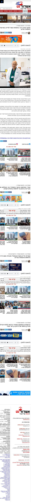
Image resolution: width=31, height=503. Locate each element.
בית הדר (8, 478)
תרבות (10, 11)
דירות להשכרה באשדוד (5, 454)
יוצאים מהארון (6, 397)
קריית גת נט (7, 474)
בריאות (8, 429)
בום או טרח (4, 396)
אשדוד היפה (7, 416)
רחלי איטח (8, 481)
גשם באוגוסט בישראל (24, 262)
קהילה (6, 11)
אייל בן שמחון (7, 443)
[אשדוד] (21, 9)
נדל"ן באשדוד (7, 439)
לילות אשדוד (3, 414)
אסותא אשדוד (22, 34)
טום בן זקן (8, 482)
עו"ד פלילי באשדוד (6, 471)
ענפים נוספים (7, 407)
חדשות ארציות (19, 13)
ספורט (20, 11)
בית (29, 11)
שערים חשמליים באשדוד (5, 463)
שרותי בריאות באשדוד (6, 457)
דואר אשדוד (7, 485)
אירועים (8, 414)
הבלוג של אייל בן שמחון (5, 423)
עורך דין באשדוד (7, 473)
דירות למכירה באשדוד (6, 453)
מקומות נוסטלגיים (6, 424)
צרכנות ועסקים (6, 426)
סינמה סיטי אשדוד (6, 483)
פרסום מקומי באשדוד (6, 446)
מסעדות (8, 399)
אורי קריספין (19, 424)
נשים (9, 436)
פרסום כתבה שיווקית (6, 466)
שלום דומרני (7, 479)
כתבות (9, 409)
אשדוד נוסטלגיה (6, 424)
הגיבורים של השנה (6, 411)
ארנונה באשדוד (7, 461)
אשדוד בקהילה (6, 415)
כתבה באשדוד (7, 468)
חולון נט (8, 475)
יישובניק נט (7, 448)
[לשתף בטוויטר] (6, 25)
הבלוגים (8, 422)
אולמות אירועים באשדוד (5, 469)
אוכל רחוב (3, 403)
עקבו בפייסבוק (25, 129)
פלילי (28, 13)
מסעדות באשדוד (7, 452)
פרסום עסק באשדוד (6, 440)
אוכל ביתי (8, 401)
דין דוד (8, 480)
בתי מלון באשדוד (7, 447)
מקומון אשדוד (7, 450)
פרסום (8, 475)
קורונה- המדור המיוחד (6, 433)
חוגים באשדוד (7, 460)
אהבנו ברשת (4, 436)
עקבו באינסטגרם (12, 129)
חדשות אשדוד (20, 18)
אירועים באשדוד (7, 458)
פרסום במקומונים (6, 449)
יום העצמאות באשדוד (6, 477)
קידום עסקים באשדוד (6, 447)
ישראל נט (8, 441)
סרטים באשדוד (7, 438)
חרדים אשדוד (7, 484)
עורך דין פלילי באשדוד (5, 472)
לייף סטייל (7, 428)
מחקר (27, 34)
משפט (8, 430)
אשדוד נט (27, 18)
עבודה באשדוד (7, 467)
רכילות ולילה (7, 395)
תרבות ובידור (7, 404)
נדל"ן (25, 13)
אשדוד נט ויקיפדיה (6, 465)
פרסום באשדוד (7, 465)
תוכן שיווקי (8, 427)
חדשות (25, 11)
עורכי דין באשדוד (7, 462)
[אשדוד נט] (21, 400)
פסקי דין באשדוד (7, 431)
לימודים (3, 427)
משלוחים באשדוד (6, 451)
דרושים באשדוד (7, 459)
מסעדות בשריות (7, 400)
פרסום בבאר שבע (6, 456)
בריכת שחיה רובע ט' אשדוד (23, 194)
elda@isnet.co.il (26, 421)
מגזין (9, 408)
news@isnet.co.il (25, 428)
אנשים (5, 409)
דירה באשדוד (7, 470)
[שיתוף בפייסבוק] (10, 25)
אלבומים (8, 413)
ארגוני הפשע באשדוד (10, 13)
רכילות (15, 11)
